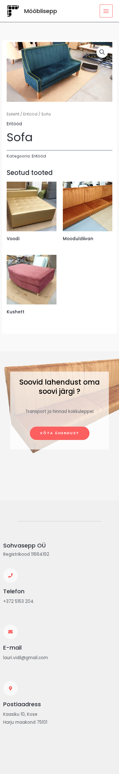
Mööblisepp (40, 11)
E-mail (12, 648)
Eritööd (30, 114)
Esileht (13, 114)
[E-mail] (10, 631)
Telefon (13, 591)
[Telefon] (10, 575)
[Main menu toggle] (106, 10)
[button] (102, 52)
